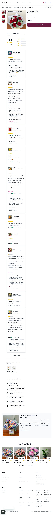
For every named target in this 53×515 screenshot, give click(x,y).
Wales (28, 505)
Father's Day (30, 494)
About (20, 475)
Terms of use (38, 481)
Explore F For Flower (24, 430)
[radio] (31, 19)
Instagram (4, 492)
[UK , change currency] (43, 2)
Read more (10, 105)
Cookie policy (39, 475)
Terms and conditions (40, 479)
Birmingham (29, 502)
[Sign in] (48, 2)
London (29, 497)
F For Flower (23, 7)
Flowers (29, 15)
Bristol (20, 505)
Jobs (20, 479)
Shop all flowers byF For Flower (26, 465)
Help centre (4, 481)
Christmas (21, 490)
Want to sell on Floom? (24, 481)
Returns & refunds (5, 477)
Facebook (4, 490)
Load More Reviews (16, 355)
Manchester (21, 502)
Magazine (21, 477)
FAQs (3, 475)
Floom (3, 7)
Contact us (4, 479)
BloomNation (43, 511)
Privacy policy (39, 477)
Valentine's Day (30, 490)
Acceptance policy (40, 484)
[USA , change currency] (45, 2)
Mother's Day (21, 494)
